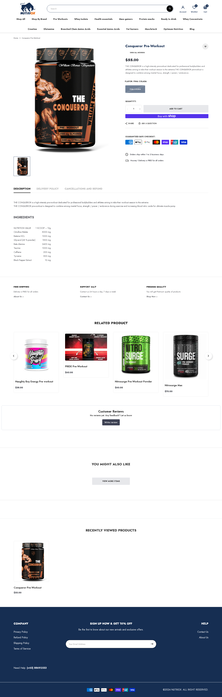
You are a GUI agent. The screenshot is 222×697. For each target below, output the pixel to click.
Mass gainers (126, 19)
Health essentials (104, 19)
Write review (111, 422)
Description (22, 189)
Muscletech (151, 29)
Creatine (32, 29)
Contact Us (85, 296)
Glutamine (48, 29)
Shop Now (151, 296)
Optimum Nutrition (173, 29)
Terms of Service (22, 648)
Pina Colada (135, 89)
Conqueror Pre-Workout (28, 587)
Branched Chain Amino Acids (75, 29)
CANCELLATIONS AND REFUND (83, 189)
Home (16, 38)
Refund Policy (21, 637)
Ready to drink (168, 19)
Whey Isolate (81, 19)
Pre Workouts (60, 19)
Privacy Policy (21, 632)
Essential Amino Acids (108, 29)
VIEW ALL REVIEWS (137, 52)
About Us (18, 296)
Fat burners (132, 29)
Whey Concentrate (193, 19)
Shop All (20, 19)
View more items (111, 481)
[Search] (170, 8)
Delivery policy (48, 189)
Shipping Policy (21, 643)
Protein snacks (146, 19)
